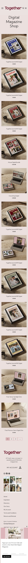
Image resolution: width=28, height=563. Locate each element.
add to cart (14, 47)
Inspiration (7, 500)
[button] (6, 480)
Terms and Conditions (10, 513)
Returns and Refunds (10, 516)
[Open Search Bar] (23, 8)
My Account (7, 509)
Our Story (7, 506)
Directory (6, 503)
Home (5, 496)
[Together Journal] (13, 8)
